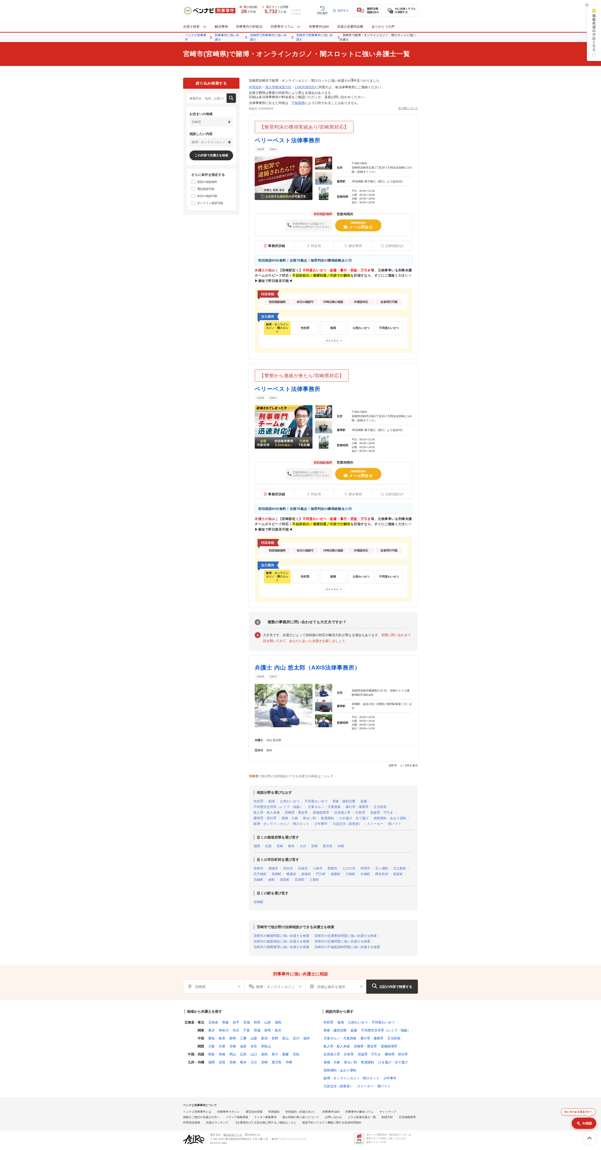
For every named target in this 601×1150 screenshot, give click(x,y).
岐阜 (222, 1038)
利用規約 (255, 87)
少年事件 (320, 823)
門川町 (321, 874)
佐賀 (268, 846)
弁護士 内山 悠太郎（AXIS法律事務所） (307, 667)
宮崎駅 (258, 902)
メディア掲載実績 (237, 1117)
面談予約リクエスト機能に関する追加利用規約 (331, 1122)
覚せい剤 (309, 818)
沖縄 (340, 846)
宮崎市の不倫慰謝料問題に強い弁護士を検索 (347, 947)
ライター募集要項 (265, 1117)
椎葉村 (291, 874)
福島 (278, 1022)
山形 (267, 1022)
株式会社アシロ (232, 1134)
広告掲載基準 (407, 1117)
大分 (303, 846)
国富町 (285, 879)
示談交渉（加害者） (347, 823)
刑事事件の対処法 (249, 26)
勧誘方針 (387, 1117)
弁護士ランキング (217, 1122)
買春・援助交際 (343, 801)
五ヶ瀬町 (381, 868)
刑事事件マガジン (228, 1111)
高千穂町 (260, 874)
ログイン (343, 10)
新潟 (264, 1038)
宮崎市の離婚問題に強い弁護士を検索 (281, 935)
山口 (253, 1054)
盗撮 (363, 801)
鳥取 (211, 1054)
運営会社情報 (254, 1111)
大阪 (211, 1046)
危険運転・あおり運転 (390, 818)
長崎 (280, 846)
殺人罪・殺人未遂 (267, 812)
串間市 (365, 868)
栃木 (278, 1030)
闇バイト (394, 823)
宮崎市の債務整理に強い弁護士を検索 (281, 947)
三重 (243, 1038)
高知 (296, 1054)
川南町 (350, 874)
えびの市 (348, 868)
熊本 (291, 846)
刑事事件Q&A (319, 26)
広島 (243, 1054)
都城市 (273, 868)
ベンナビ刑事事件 (195, 37)
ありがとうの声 (383, 26)
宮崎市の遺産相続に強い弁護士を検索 (281, 941)
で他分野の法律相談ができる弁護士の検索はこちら (289, 776)
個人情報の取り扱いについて (300, 1117)
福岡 (257, 846)
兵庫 (222, 1046)
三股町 (314, 879)
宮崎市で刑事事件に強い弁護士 (314, 37)
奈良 (253, 1046)
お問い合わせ (333, 1117)
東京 (211, 1030)
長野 (275, 1038)
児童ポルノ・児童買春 (324, 806)
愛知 (211, 1038)
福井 (306, 1038)
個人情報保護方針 (278, 87)
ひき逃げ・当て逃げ (354, 818)
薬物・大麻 (289, 818)
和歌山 (266, 1046)
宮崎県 (260, 149)
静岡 (232, 1038)
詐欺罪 (360, 812)
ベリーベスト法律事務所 (287, 140)
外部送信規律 (191, 1122)
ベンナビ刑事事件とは (197, 1111)
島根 (222, 1054)
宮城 (246, 1022)
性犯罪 (258, 801)
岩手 (236, 1022)
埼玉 (236, 1030)
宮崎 (314, 846)
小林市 (318, 868)
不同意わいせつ (315, 801)
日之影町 (399, 868)
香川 (275, 1054)
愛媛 (285, 1054)
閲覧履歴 (322, 13)
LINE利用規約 (305, 87)
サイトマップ (387, 1111)
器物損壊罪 (321, 812)
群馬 (267, 1030)
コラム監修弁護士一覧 (362, 1117)
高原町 (299, 879)
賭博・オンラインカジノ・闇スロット (281, 823)
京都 (232, 1046)
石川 (296, 1038)
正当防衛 (380, 806)
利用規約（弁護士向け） (300, 1111)
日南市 (303, 868)
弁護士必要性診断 (350, 26)
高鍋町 (258, 879)
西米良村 (381, 874)
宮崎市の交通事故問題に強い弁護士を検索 (345, 935)
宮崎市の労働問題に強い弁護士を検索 (342, 941)
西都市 (332, 868)
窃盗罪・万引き (381, 812)
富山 (285, 1038)
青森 (225, 1022)
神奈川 (224, 1030)
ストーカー (375, 823)
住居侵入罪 (342, 812)
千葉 (246, 1030)
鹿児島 (327, 846)
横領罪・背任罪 (265, 818)
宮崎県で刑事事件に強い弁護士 (268, 37)
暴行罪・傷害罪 (357, 806)
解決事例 (221, 26)
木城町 (365, 874)
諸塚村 (306, 874)
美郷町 (276, 874)
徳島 (264, 1054)
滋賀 (243, 1046)
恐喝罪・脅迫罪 (296, 812)
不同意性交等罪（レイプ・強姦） (278, 806)
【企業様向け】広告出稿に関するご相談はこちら (265, 1122)
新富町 (398, 874)
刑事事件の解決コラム (359, 1111)
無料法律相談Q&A (373, 10)
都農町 (336, 874)
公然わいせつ (290, 801)
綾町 (271, 879)
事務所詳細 (276, 246)
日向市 (288, 868)
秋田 (257, 1022)
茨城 (257, 1030)
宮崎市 (273, 149)
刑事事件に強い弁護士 (227, 37)
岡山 (232, 1054)
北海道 (213, 1022)
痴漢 (271, 801)
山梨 (253, 1038)
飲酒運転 (327, 818)
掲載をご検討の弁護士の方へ (201, 1117)
